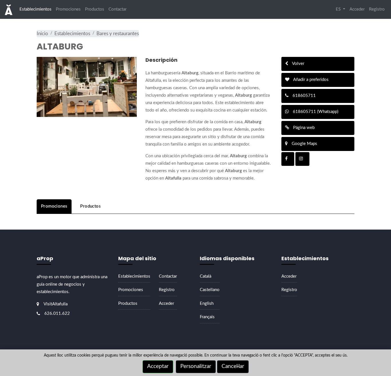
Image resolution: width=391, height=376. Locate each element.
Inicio (42, 33)
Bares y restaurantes (117, 33)
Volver (297, 63)
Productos (94, 9)
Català (205, 276)
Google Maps (304, 144)
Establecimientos (35, 9)
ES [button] (339, 9)
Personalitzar (195, 366)
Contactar (117, 9)
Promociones (68, 9)
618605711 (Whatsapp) (315, 112)
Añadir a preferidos (310, 79)
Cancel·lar (233, 366)
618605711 (303, 95)
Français (207, 317)
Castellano (210, 290)
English (207, 303)
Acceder (357, 9)
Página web (303, 128)
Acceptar (158, 366)
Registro (377, 9)
